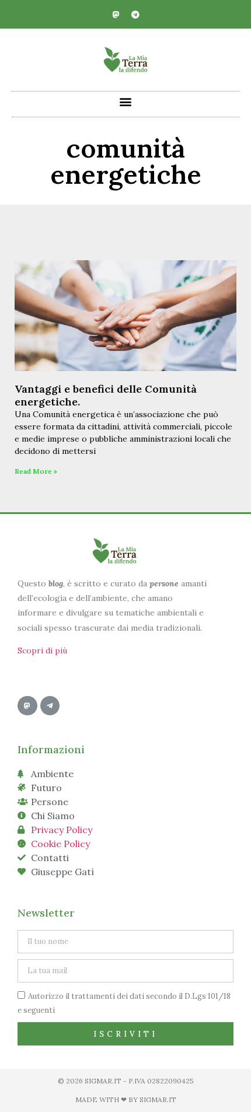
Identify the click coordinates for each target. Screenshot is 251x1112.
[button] (125, 101)
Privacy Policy (61, 829)
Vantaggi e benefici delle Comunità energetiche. (106, 395)
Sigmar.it (158, 1099)
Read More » (36, 471)
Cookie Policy (60, 843)
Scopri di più (42, 650)
